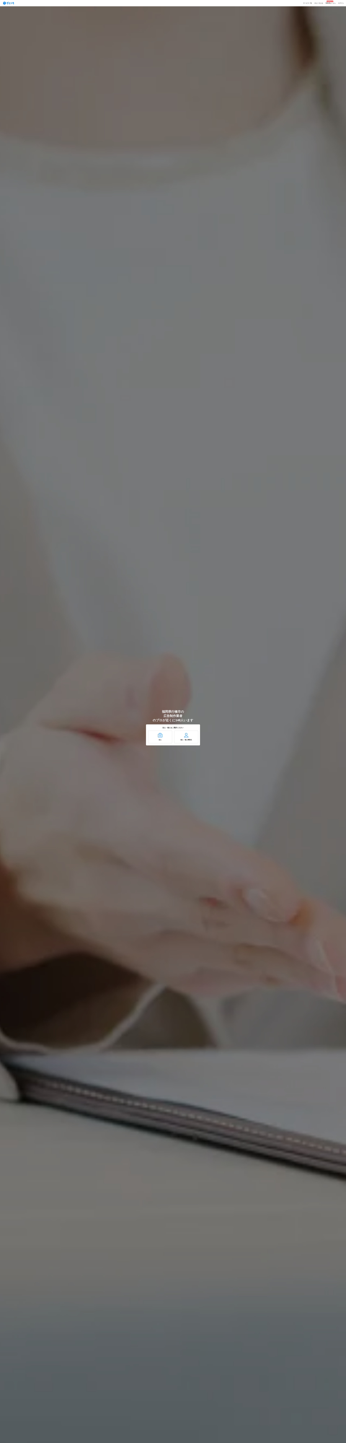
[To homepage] (8, 3)
